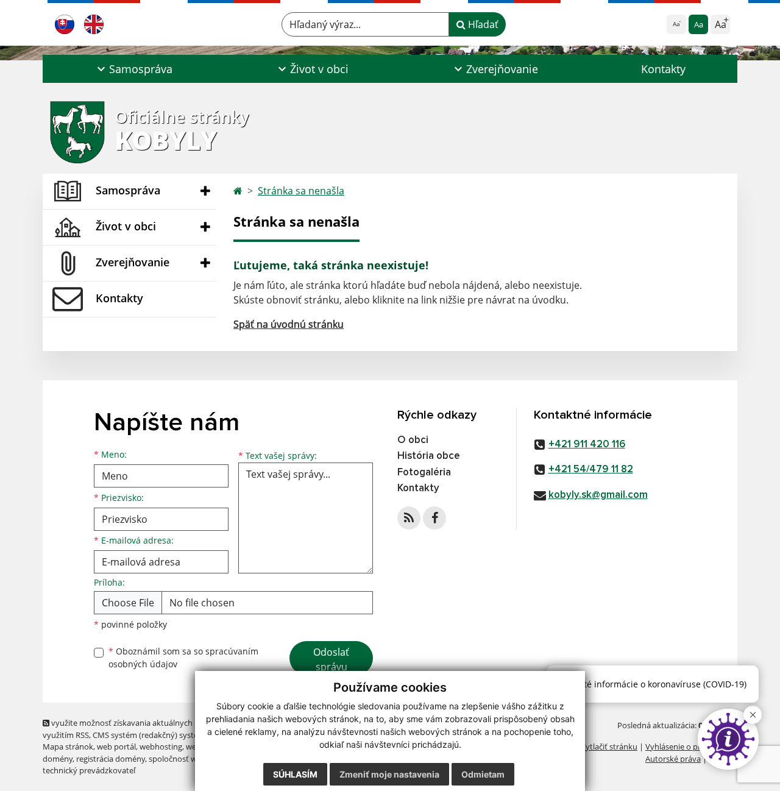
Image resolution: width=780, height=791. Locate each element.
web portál (116, 746)
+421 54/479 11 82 (590, 469)
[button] (133, 69)
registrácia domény (110, 758)
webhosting (161, 746)
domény (58, 758)
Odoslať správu (331, 659)
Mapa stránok (68, 746)
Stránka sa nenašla (301, 190)
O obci (412, 440)
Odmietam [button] (483, 774)
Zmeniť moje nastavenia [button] (389, 774)
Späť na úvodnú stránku (288, 324)
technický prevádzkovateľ (89, 770)
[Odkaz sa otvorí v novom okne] (408, 518)
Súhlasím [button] (295, 774)
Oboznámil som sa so (183, 657)
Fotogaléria (424, 472)
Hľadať (482, 24)
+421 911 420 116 (586, 444)
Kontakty (663, 69)
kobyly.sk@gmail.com (598, 495)
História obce (428, 456)
